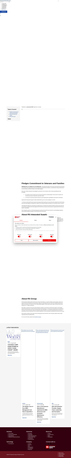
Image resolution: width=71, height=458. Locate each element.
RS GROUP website (37, 316)
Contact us (4, 11)
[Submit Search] (9, 1)
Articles (23, 403)
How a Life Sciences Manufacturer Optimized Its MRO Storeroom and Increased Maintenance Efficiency (42, 411)
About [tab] (50, 220)
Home (8, 88)
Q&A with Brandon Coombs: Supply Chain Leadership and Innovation (57, 409)
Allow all (49, 240)
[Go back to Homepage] (5, 0)
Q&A (52, 403)
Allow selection (35, 240)
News (11, 88)
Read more (10, 355)
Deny (22, 240)
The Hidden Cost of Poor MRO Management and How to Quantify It (27, 409)
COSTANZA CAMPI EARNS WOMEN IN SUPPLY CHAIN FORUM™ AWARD (13, 347)
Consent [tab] (21, 220)
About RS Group (13, 116)
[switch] (30, 236)
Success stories (40, 403)
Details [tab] (35, 220)
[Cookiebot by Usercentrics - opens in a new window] (49, 217)
